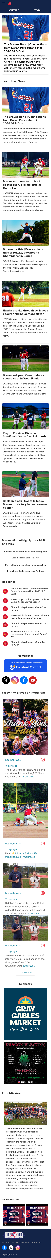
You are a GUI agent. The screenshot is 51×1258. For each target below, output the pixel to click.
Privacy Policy (22, 1242)
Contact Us (36, 1242)
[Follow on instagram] (15, 680)
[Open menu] (5, 4)
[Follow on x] (6, 680)
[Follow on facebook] (24, 680)
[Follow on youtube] (33, 680)
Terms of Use (8, 1242)
